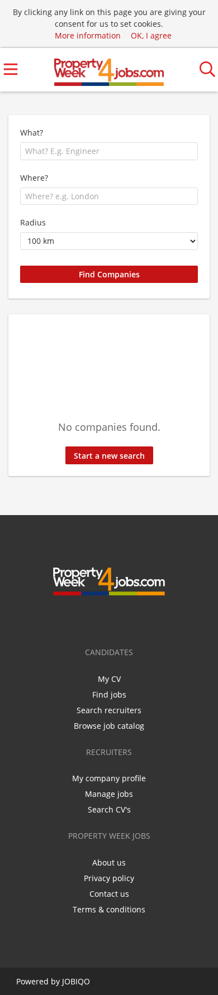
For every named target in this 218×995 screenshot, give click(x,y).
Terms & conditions (109, 909)
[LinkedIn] (120, 618)
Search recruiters (109, 710)
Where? (34, 177)
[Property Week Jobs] (109, 69)
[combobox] (109, 151)
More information (88, 35)
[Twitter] (102, 618)
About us (109, 862)
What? (31, 132)
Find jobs (109, 694)
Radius (33, 222)
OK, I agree (151, 35)
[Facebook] (83, 618)
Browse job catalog (109, 725)
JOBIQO (76, 981)
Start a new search (109, 455)
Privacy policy (109, 878)
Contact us (109, 893)
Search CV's (109, 809)
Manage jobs (109, 794)
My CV (109, 679)
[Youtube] (137, 618)
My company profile (109, 778)
